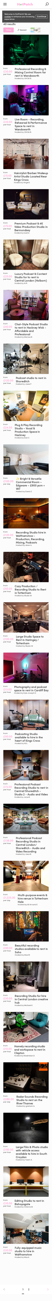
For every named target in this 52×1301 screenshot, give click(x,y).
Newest (23, 30)
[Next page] (46, 1289)
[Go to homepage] (25, 4)
